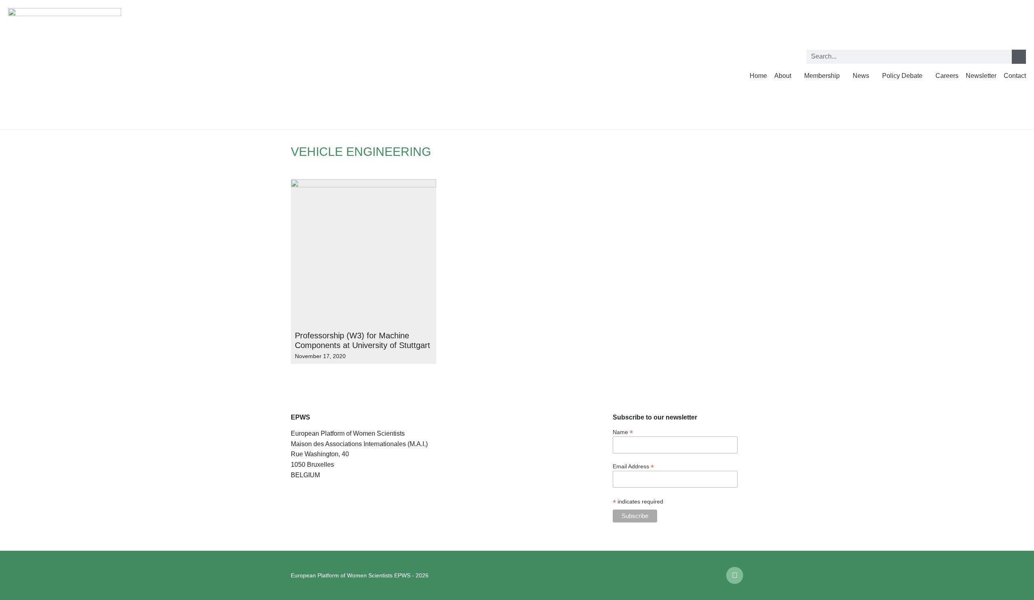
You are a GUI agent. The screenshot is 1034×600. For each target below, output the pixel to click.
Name (623, 431)
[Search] (1019, 57)
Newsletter (981, 75)
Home (758, 75)
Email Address (633, 466)
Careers (946, 75)
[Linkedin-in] (734, 575)
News (861, 75)
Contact (1015, 75)
